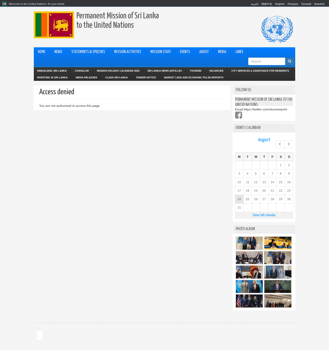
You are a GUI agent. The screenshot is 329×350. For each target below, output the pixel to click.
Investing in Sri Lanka (52, 77)
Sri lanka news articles (164, 70)
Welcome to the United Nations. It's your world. (37, 4)
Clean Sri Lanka (116, 77)
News (58, 52)
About (204, 52)
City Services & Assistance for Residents (260, 70)
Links (239, 52)
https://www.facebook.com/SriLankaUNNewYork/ (238, 115)
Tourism (195, 70)
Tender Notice (146, 77)
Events (185, 52)
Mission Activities (127, 52)
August (264, 139)
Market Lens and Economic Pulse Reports (193, 77)
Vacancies (216, 70)
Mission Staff (160, 52)
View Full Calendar (264, 215)
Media (222, 52)
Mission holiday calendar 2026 (118, 70)
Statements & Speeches (88, 52)
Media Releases (86, 77)
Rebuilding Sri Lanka (52, 70)
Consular (82, 70)
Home (41, 52)
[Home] (5, 4)
